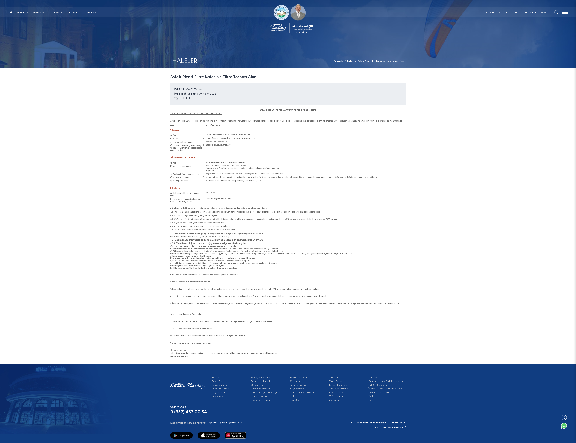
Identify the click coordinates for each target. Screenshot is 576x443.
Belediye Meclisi (259, 396)
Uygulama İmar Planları (223, 392)
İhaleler (294, 396)
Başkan (215, 377)
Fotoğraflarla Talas (338, 385)
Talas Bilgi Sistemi (221, 388)
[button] (381, 61)
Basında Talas (336, 392)
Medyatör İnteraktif (397, 427)
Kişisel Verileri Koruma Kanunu (188, 423)
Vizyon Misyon (297, 388)
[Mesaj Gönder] (290, 18)
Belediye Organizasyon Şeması (266, 392)
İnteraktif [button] (491, 12)
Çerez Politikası (376, 377)
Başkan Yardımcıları (260, 388)
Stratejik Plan (257, 385)
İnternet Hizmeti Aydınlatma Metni (385, 388)
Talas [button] (90, 12)
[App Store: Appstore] (209, 435)
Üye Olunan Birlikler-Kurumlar (304, 392)
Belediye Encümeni (260, 399)
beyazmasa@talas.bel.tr (230, 422)
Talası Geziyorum (337, 381)
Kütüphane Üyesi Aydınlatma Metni (385, 381)
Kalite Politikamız (298, 385)
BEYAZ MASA (529, 12)
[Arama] (556, 12)
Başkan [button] (21, 12)
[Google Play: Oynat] (181, 435)
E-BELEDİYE (511, 12)
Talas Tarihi (335, 377)
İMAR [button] (543, 12)
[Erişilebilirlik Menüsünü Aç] (564, 418)
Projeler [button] (75, 12)
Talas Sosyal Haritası (339, 388)
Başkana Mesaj (219, 385)
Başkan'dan (218, 381)
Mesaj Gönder (303, 32)
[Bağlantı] (11, 12)
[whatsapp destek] (565, 427)
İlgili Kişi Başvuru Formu (379, 385)
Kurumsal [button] (39, 12)
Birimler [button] (57, 12)
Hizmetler (295, 399)
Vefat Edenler (336, 396)
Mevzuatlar (295, 381)
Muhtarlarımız (336, 399)
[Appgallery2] (235, 435)
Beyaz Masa (218, 396)
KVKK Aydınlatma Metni (380, 392)
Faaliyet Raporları (299, 377)
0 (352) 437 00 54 (188, 412)
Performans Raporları (261, 381)
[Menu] (565, 12)
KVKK (371, 396)
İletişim (371, 399)
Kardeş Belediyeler (260, 377)
